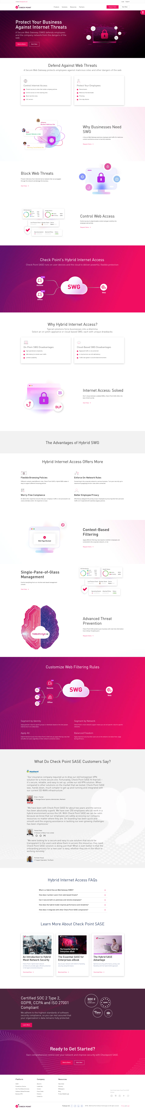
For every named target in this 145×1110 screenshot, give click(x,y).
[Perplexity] (120, 1097)
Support (127, 1)
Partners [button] (81, 7)
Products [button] (56, 7)
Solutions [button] (64, 7)
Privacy (123, 1105)
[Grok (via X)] (128, 1096)
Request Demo (112, 7)
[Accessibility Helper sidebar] (142, 12)
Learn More (26, 1025)
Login (122, 1)
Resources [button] (73, 7)
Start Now (124, 7)
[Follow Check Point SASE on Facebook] (71, 1106)
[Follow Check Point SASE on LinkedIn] (78, 1106)
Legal (128, 1105)
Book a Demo (22, 44)
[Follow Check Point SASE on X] (75, 1106)
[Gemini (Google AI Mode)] (124, 1096)
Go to (22, 1)
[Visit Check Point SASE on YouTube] (81, 1106)
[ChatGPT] (111, 1096)
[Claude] (116, 1096)
